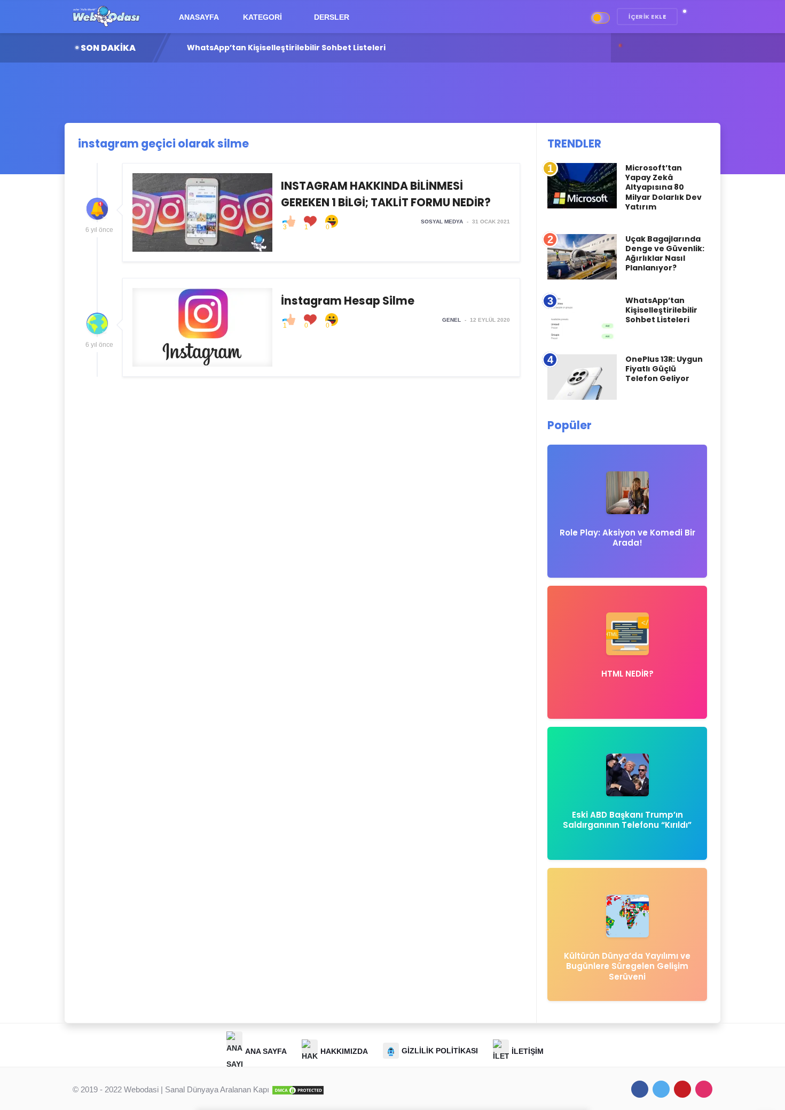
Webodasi (141, 1089)
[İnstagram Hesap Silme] (321, 327)
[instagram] (703, 1089)
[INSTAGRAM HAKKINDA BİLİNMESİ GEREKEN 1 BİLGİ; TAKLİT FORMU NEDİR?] (321, 212)
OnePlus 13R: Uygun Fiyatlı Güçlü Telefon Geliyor (320, 47)
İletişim (528, 1050)
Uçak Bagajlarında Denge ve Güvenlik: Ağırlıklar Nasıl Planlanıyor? (664, 254)
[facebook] (639, 1089)
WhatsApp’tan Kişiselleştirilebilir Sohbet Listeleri (661, 310)
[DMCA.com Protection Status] (298, 1089)
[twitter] (661, 1089)
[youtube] (682, 1089)
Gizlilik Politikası (440, 1050)
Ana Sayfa (266, 1050)
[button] (690, 17)
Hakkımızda (344, 1050)
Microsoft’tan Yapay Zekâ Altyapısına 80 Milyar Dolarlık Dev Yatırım (663, 187)
